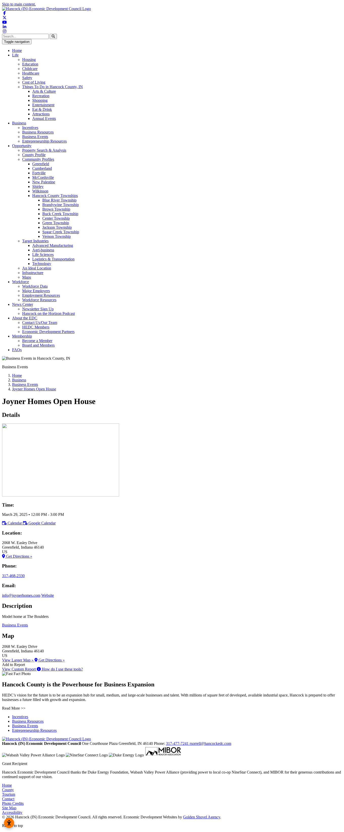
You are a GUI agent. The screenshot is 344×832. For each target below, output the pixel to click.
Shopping (40, 100)
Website (47, 595)
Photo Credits (13, 803)
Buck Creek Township (60, 214)
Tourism (8, 794)
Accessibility (12, 812)
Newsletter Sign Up (38, 309)
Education (30, 64)
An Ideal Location (36, 268)
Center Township (56, 218)
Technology (41, 263)
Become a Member (37, 341)
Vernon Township (56, 236)
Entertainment (43, 105)
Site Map (9, 808)
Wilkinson (40, 191)
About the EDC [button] (24, 318)
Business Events (35, 137)
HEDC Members (35, 327)
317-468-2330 (13, 576)
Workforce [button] (20, 282)
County (8, 790)
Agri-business (43, 250)
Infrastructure (32, 273)
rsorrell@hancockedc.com (210, 743)
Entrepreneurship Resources (44, 141)
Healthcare (30, 73)
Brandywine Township (60, 205)
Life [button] (15, 55)
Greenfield (40, 164)
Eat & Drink (42, 109)
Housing (29, 59)
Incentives (30, 127)
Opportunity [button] (21, 146)
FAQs (17, 350)
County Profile (34, 155)
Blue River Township (59, 200)
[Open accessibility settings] (9, 823)
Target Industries (35, 241)
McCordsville (43, 177)
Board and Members (38, 345)
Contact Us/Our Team (39, 322)
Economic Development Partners (48, 331)
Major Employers (36, 291)
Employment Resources (41, 295)
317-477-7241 (178, 743)
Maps (26, 277)
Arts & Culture (44, 91)
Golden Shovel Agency (201, 817)
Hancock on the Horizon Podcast (48, 313)
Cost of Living (33, 82)
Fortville (39, 173)
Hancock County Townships (55, 195)
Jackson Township (57, 227)
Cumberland (42, 168)
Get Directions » (18, 556)
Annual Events (44, 118)
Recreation (40, 96)
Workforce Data (35, 286)
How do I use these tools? (62, 669)
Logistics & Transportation (53, 259)
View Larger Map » (18, 660)
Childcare (30, 68)
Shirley (38, 186)
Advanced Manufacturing (52, 245)
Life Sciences (43, 254)
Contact (8, 799)
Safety (27, 78)
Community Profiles (38, 159)
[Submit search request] (53, 36)
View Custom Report (19, 669)
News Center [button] (22, 304)
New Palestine (43, 182)
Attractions (41, 114)
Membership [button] (22, 336)
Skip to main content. (19, 4)
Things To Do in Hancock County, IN (52, 87)
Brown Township (56, 209)
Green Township (55, 223)
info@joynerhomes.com (21, 595)
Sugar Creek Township (60, 232)
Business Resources (38, 132)
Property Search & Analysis (44, 150)
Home (17, 50)
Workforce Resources (39, 300)
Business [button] (19, 123)
